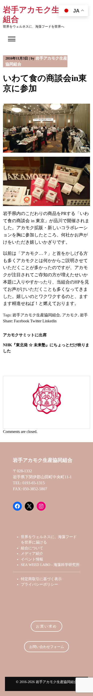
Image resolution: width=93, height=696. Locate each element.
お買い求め (46, 626)
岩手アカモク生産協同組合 (36, 315)
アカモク (70, 315)
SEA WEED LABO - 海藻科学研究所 (50, 565)
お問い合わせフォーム (46, 647)
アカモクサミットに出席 (25, 335)
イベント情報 (32, 559)
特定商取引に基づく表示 (41, 579)
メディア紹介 (32, 554)
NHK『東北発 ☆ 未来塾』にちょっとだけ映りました (46, 348)
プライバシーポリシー (39, 584)
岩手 (84, 315)
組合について (32, 548)
